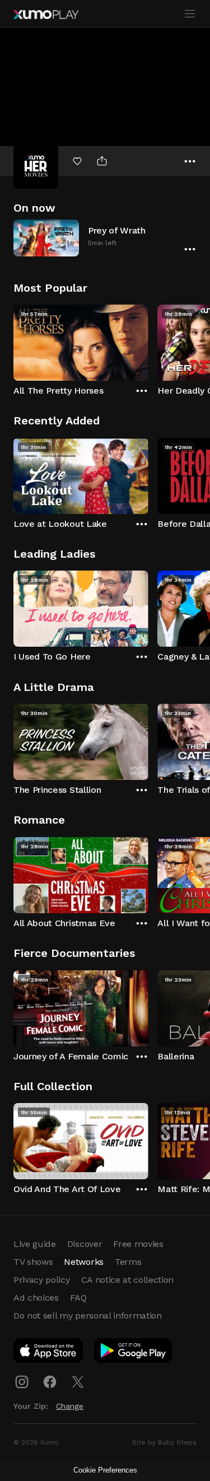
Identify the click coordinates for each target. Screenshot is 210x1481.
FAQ (78, 1297)
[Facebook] (49, 1381)
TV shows (33, 1261)
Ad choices (36, 1297)
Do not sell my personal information (87, 1315)
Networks (83, 1261)
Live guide (34, 1244)
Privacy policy (41, 1279)
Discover (84, 1244)
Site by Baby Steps (164, 1442)
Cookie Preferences (105, 1470)
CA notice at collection (127, 1279)
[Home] (45, 14)
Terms (128, 1261)
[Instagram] (21, 1381)
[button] (105, 237)
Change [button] (69, 1405)
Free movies (138, 1244)
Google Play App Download (133, 1353)
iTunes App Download (49, 1353)
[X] (77, 1381)
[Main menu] (190, 14)
